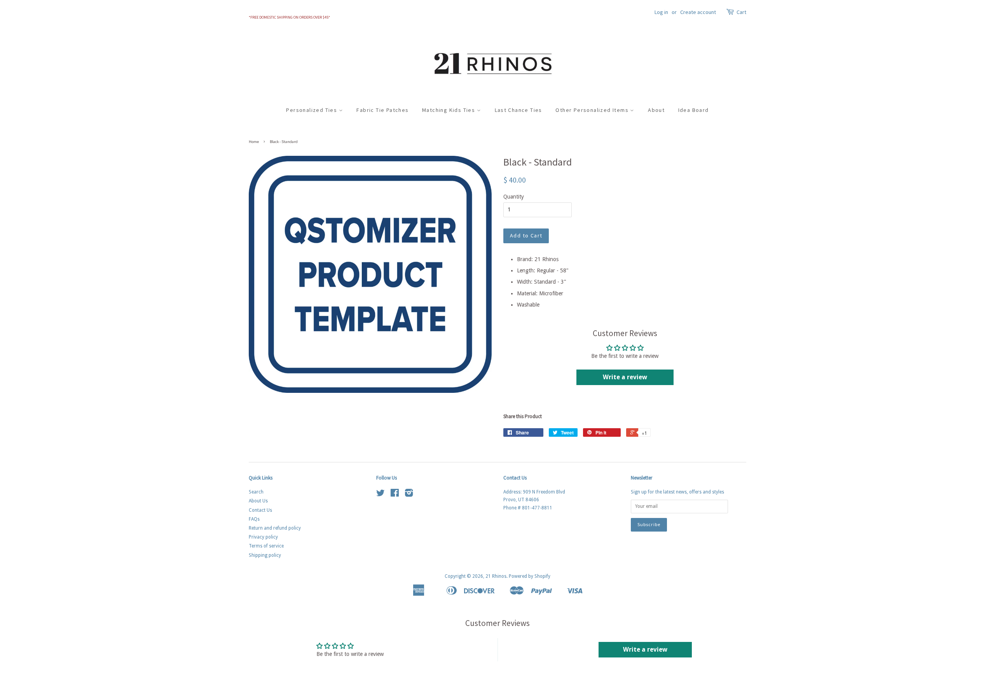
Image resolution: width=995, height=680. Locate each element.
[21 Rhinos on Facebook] (394, 494)
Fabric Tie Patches (382, 109)
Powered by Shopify (529, 576)
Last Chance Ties (518, 109)
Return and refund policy (275, 528)
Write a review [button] (625, 377)
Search (256, 492)
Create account (698, 12)
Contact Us (260, 510)
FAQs (254, 519)
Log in (661, 12)
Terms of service (266, 546)
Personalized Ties (312, 109)
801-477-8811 (537, 508)
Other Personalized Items (592, 109)
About (656, 109)
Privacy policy (263, 537)
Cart (741, 12)
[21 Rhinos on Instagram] (409, 494)
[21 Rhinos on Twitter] (380, 494)
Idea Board (693, 109)
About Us (258, 501)
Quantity (513, 197)
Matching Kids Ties (449, 109)
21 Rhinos (495, 576)
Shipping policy (265, 555)
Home (254, 141)
